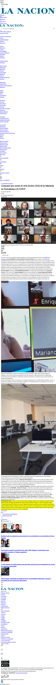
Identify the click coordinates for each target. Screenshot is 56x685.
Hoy (2, 512)
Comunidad (3, 72)
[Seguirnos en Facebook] (2, 645)
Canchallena (3, 95)
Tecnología (3, 103)
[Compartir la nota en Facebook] (2, 253)
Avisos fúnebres (4, 128)
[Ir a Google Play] (5, 663)
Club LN (4, 21)
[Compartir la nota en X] (3, 253)
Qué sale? (2, 116)
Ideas (1, 136)
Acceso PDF (3, 125)
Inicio (3, 15)
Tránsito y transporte (5, 36)
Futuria (2, 46)
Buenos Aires (3, 66)
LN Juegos (2, 100)
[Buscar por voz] (54, 28)
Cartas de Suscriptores (6, 85)
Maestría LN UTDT (7, 515)
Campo (2, 49)
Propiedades (3, 51)
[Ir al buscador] (2, 6)
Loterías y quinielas (5, 108)
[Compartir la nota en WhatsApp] (3, 249)
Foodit (3, 19)
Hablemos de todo (5, 77)
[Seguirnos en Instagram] (2, 654)
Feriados (2, 107)
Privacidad (24, 673)
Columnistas (3, 84)
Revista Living (3, 146)
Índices (2, 56)
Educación (2, 69)
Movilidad (2, 54)
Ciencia (2, 76)
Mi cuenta (4, 23)
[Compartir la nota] (2, 249)
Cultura (2, 71)
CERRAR (2, 0)
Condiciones (19, 673)
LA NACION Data (4, 39)
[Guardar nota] (2, 247)
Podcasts (2, 110)
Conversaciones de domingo (7, 133)
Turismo (2, 102)
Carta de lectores (4, 131)
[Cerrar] (23, 26)
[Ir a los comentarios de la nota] (3, 247)
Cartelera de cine (4, 118)
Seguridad (2, 67)
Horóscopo (3, 105)
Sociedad (10, 183)
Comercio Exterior (4, 53)
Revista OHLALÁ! (4, 141)
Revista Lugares (4, 144)
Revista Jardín (3, 149)
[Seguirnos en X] (2, 650)
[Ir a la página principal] (28, 13)
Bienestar (2, 74)
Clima (1, 38)
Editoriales (2, 82)
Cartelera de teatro (5, 120)
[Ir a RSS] (2, 658)
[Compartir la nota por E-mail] (5, 253)
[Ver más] (2, 517)
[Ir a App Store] (5, 666)
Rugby (1, 92)
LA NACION (4, 183)
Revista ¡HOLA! (3, 143)
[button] (28, 102)
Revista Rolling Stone (5, 148)
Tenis (1, 94)
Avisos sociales (4, 130)
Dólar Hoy (2, 48)
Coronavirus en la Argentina (10, 514)
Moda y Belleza (4, 112)
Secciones (4, 17)
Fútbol (1, 90)
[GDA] (5, 678)
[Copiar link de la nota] (2, 251)
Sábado (2, 135)
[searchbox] (27, 28)
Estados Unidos (4, 61)
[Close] (2, 582)
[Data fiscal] (2, 682)
